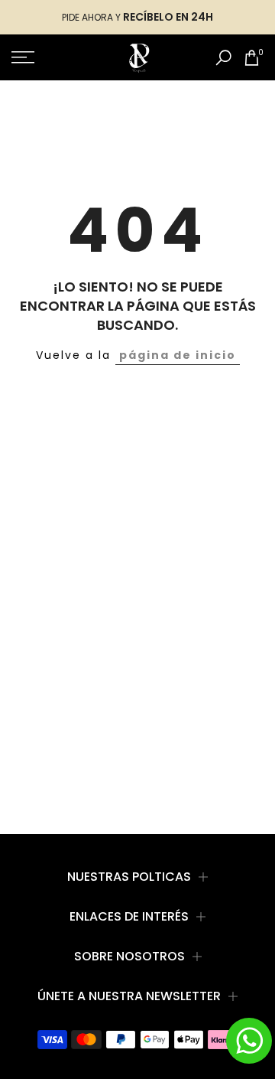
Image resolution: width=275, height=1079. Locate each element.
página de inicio (177, 355)
